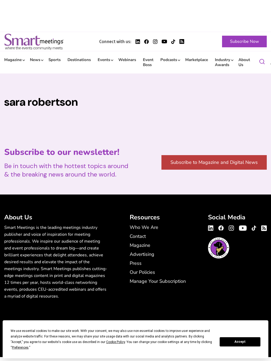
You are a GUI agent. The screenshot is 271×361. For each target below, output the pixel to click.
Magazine (13, 59)
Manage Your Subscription (158, 281)
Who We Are (144, 227)
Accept (240, 342)
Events (104, 59)
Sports (54, 59)
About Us (244, 62)
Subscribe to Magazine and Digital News (214, 162)
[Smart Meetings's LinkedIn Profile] (138, 41)
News (35, 59)
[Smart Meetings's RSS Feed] (181, 41)
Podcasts (168, 59)
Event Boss (148, 62)
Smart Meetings (34, 41)
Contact (138, 236)
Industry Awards (222, 62)
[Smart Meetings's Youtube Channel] (242, 227)
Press (136, 263)
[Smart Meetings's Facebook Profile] (146, 41)
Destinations (79, 59)
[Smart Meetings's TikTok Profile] (173, 41)
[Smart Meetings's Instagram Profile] (155, 41)
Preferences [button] (20, 347)
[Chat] (262, 62)
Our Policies (142, 272)
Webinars (127, 59)
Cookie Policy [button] (115, 342)
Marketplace (196, 59)
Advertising (142, 254)
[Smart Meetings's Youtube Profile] (164, 41)
